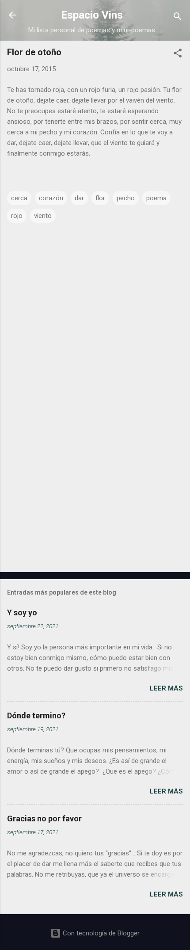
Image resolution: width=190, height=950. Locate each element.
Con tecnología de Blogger (100, 933)
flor (100, 198)
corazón (51, 198)
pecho (126, 198)
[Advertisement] (95, 496)
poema (156, 198)
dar (79, 198)
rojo (17, 216)
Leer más (166, 688)
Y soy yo (22, 612)
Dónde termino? (36, 715)
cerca (19, 198)
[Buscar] (177, 17)
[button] (177, 54)
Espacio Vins (92, 15)
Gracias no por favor (44, 818)
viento (43, 216)
